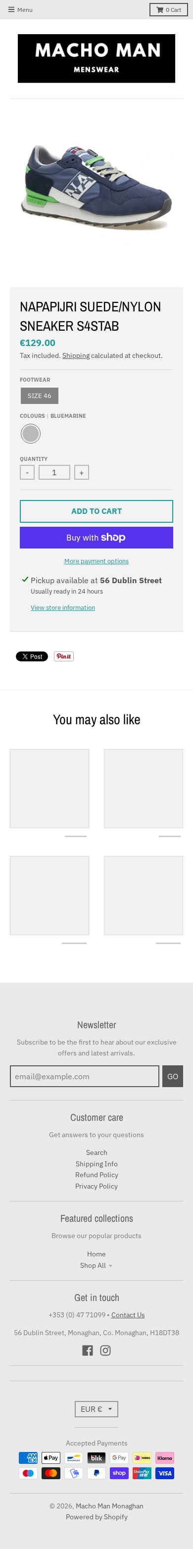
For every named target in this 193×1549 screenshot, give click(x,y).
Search (96, 1152)
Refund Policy (96, 1174)
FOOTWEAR (35, 379)
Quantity (34, 458)
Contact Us (128, 1314)
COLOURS (53, 415)
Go (172, 1076)
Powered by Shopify (97, 1516)
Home (96, 1253)
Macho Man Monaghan (110, 1505)
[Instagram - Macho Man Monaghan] (105, 1350)
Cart (173, 9)
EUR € (91, 1409)
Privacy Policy (96, 1186)
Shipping (76, 355)
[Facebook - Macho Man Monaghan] (88, 1350)
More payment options (96, 561)
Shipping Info (97, 1163)
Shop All (93, 1265)
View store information (63, 607)
